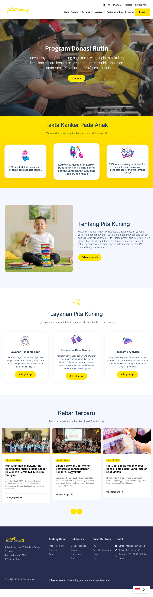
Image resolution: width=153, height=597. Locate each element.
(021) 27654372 (114, 5)
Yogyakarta (99, 580)
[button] (104, 5)
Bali (109, 580)
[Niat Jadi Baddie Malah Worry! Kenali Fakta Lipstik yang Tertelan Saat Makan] (127, 441)
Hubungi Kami (141, 5)
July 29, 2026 (62, 460)
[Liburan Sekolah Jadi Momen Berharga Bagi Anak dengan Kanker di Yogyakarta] (76, 441)
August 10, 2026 (13, 460)
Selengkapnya (12, 497)
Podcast (128, 5)
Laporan (98, 11)
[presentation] (73, 512)
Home (66, 11)
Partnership (112, 11)
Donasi (142, 11)
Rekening (129, 11)
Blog (121, 11)
